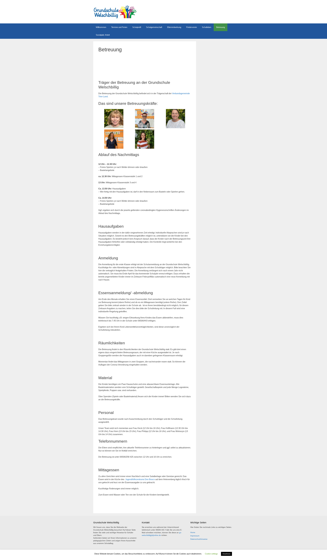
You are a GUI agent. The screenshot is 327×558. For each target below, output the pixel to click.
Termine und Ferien (119, 27)
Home (192, 532)
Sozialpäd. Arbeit (103, 35)
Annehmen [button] (226, 554)
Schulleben (206, 27)
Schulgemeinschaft (154, 27)
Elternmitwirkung (174, 27)
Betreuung (220, 27)
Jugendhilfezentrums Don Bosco (140, 479)
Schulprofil (136, 27)
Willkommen (101, 27)
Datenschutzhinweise (198, 539)
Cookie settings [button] (211, 554)
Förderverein (191, 27)
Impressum (194, 536)
